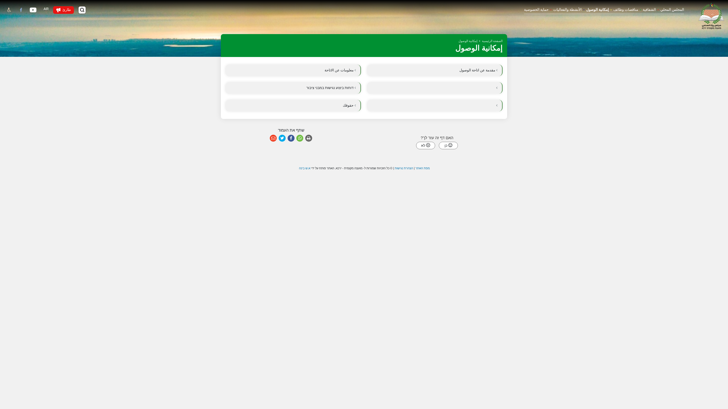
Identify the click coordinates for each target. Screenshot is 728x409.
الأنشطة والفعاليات (567, 10)
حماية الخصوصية (536, 10)
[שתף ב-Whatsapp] (300, 138)
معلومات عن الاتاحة (340, 70)
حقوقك (349, 105)
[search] (82, 10)
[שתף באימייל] (273, 138)
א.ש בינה (304, 168)
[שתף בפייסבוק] (291, 138)
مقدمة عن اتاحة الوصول (477, 70)
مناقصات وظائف (625, 10)
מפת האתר (422, 168)
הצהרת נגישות (404, 168)
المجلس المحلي (672, 10)
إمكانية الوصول (597, 10)
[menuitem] (670, 10)
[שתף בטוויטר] (282, 138)
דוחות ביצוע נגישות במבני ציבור (330, 88)
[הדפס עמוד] (309, 138)
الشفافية (649, 10)
